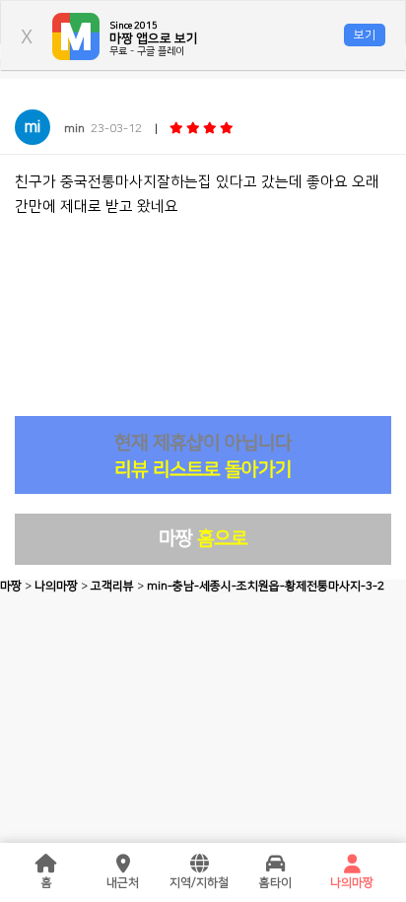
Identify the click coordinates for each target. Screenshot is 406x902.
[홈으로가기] (46, 864)
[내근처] (123, 864)
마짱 (203, 538)
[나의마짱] (352, 864)
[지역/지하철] (199, 864)
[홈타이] (276, 864)
